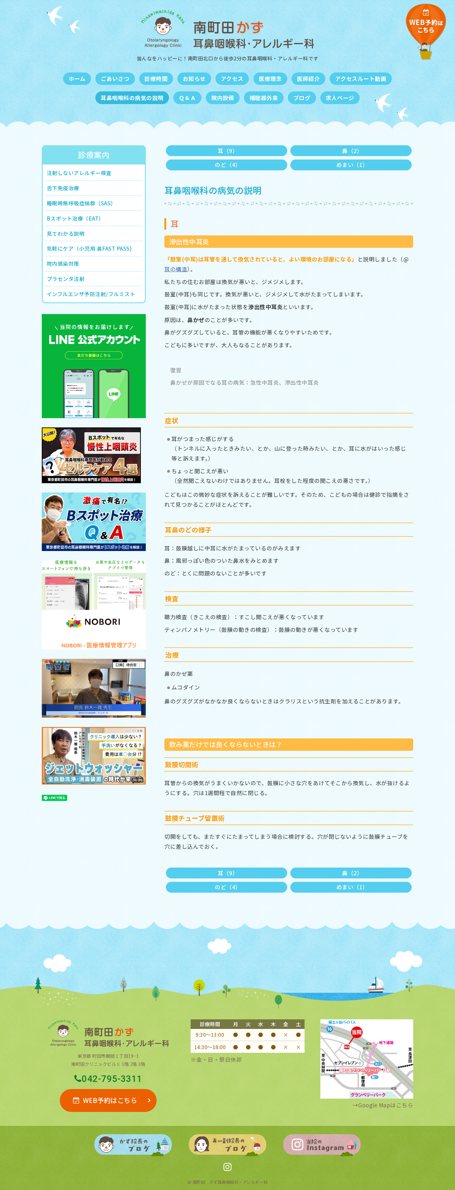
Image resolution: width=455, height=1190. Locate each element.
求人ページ (340, 98)
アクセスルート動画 (361, 78)
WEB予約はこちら (110, 1100)
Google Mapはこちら (385, 1105)
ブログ (302, 98)
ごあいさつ (115, 78)
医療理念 (270, 78)
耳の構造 (175, 269)
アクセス (232, 78)
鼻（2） (352, 151)
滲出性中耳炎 (189, 241)
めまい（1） (352, 164)
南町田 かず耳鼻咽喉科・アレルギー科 (230, 1182)
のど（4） (228, 164)
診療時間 (156, 78)
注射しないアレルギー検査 (79, 173)
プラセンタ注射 (66, 278)
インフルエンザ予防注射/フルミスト (91, 294)
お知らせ (194, 78)
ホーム (77, 78)
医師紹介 (308, 78)
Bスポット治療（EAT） (75, 218)
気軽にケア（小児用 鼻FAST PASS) (89, 248)
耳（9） (228, 151)
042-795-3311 (112, 1078)
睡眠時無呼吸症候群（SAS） (81, 203)
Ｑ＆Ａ (187, 98)
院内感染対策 (63, 263)
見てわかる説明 (66, 233)
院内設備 (222, 98)
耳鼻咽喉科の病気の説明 (132, 98)
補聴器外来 (263, 98)
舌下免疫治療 (63, 188)
